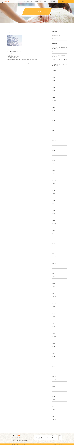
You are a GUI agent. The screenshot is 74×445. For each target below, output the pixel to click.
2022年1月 (54, 253)
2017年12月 (54, 416)
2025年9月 (54, 107)
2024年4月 (54, 163)
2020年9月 (54, 306)
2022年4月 (54, 243)
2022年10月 (54, 223)
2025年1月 (54, 133)
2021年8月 (54, 270)
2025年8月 (54, 110)
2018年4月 (54, 403)
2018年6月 (54, 396)
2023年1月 (54, 213)
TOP (24, 1)
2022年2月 (54, 250)
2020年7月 (54, 313)
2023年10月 (54, 183)
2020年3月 (54, 326)
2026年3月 (54, 87)
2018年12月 (54, 376)
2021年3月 (54, 286)
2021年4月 (54, 283)
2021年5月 (54, 280)
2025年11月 (54, 100)
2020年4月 (54, 323)
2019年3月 (54, 366)
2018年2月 (54, 409)
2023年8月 (54, 190)
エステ (41, 1)
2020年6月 (54, 316)
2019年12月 (54, 336)
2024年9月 (54, 147)
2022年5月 (54, 240)
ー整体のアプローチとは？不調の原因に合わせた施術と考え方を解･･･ (59, 48)
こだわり (28, 1)
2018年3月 (54, 406)
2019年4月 (54, 363)
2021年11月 (54, 260)
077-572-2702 (66, 1)
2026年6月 (54, 77)
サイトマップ (22, 444)
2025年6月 (54, 117)
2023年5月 (54, 200)
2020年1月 (54, 333)
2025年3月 (54, 127)
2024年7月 (54, 153)
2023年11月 (54, 180)
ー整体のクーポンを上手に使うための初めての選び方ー (59, 60)
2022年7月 (54, 233)
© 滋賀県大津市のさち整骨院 (58, 444)
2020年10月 (54, 303)
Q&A (48, 1)
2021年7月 (54, 273)
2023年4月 (54, 203)
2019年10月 (54, 343)
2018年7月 (54, 393)
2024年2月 (54, 170)
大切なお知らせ (54, 38)
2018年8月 (54, 389)
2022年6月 (54, 236)
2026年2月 (54, 90)
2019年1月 (54, 373)
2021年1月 (54, 293)
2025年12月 (54, 97)
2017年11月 (54, 419)
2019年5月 (54, 359)
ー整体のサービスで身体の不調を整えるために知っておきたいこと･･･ (59, 56)
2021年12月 (54, 256)
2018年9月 (54, 386)
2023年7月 (54, 193)
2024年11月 (54, 140)
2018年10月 (54, 383)
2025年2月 (54, 130)
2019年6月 (54, 356)
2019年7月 (54, 353)
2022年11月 (54, 220)
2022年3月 (54, 246)
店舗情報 (44, 1)
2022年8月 (54, 230)
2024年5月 (54, 160)
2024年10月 (54, 143)
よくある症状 (53, 1)
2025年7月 (54, 113)
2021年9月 (54, 266)
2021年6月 (54, 276)
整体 (31, 1)
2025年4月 (54, 123)
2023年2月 (54, 210)
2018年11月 (54, 379)
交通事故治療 (36, 1)
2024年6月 (54, 157)
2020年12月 (54, 296)
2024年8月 (54, 150)
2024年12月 (54, 137)
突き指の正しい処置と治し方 (56, 35)
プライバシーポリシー (27, 444)
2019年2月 (54, 369)
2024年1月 (54, 173)
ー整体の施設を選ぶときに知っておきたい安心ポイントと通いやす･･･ (59, 65)
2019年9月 (54, 346)
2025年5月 (54, 120)
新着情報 (13, 444)
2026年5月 (54, 80)
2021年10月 (54, 263)
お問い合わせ (17, 444)
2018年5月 (54, 399)
